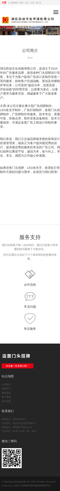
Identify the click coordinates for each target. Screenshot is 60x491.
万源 (32, 3)
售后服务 (30, 328)
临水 (27, 3)
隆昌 (22, 3)
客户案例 (6, 397)
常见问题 (30, 306)
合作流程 (30, 284)
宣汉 (38, 3)
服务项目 (6, 392)
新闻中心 (6, 388)
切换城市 (14, 3)
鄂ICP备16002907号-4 (40, 485)
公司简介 (6, 384)
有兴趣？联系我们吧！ (17, 366)
